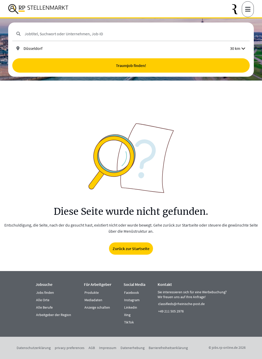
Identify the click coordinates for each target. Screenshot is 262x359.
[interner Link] (38, 9)
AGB (92, 347)
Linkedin (130, 307)
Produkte (91, 292)
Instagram (132, 300)
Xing (127, 314)
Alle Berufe (44, 307)
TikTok (129, 322)
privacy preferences (69, 347)
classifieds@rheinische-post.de (181, 303)
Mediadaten (93, 300)
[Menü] (248, 9)
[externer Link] (237, 9)
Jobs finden (45, 292)
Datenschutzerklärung (34, 347)
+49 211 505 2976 (171, 311)
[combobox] (135, 34)
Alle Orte (42, 300)
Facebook (131, 292)
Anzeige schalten (97, 307)
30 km (235, 48)
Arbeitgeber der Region (53, 314)
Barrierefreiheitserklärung (168, 347)
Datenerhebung (133, 347)
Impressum (107, 347)
